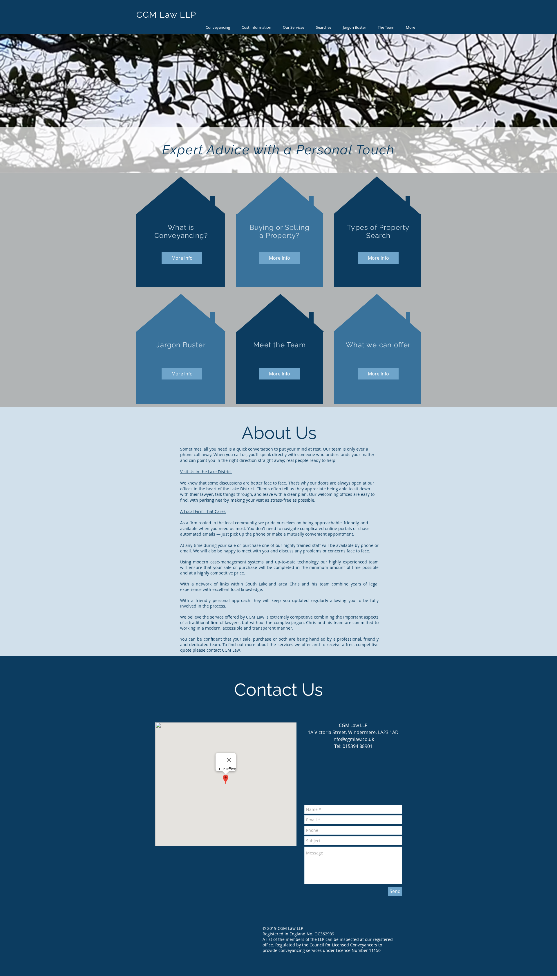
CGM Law (231, 650)
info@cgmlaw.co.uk (353, 739)
